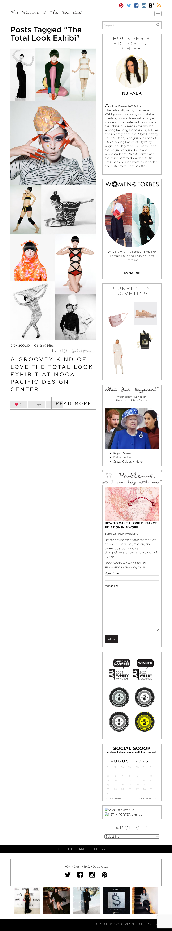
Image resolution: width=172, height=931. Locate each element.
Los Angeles (43, 345)
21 (144, 784)
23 (108, 789)
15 (151, 780)
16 (108, 784)
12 (130, 780)
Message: (111, 585)
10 (115, 780)
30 (108, 793)
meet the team (71, 849)
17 (115, 784)
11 (122, 780)
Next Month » (147, 798)
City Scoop (20, 345)
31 (115, 793)
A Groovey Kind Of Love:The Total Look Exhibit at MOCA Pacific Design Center (52, 374)
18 (122, 784)
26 (130, 789)
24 (115, 789)
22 (151, 784)
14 (144, 780)
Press (99, 849)
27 (137, 789)
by (55, 350)
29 (151, 789)
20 (137, 784)
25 (122, 789)
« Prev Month (114, 798)
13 (137, 780)
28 (144, 789)
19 (130, 784)
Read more (74, 403)
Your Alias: (112, 573)
